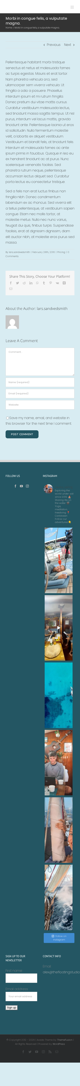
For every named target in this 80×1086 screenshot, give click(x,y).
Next (67, 44)
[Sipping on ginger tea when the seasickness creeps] (59, 560)
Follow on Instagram (60, 938)
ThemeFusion (64, 1040)
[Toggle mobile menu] (72, 7)
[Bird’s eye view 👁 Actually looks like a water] (59, 695)
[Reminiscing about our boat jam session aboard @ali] (59, 628)
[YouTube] (21, 486)
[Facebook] (15, 486)
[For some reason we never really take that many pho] (59, 762)
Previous (53, 44)
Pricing (61, 252)
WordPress (59, 1044)
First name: (14, 970)
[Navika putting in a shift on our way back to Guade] (59, 897)
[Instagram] (27, 486)
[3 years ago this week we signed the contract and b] (59, 830)
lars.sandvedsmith (19, 252)
